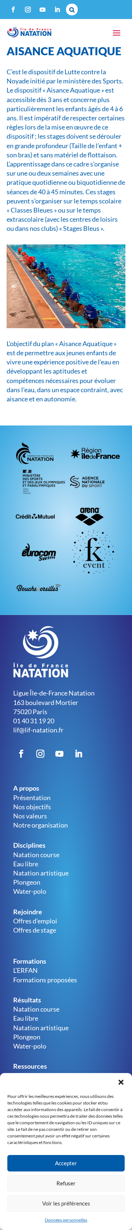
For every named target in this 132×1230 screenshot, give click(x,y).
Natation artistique (41, 873)
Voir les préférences (66, 1203)
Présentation (32, 798)
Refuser (66, 1183)
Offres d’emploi (35, 921)
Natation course (36, 855)
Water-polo (29, 891)
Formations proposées (45, 980)
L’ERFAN (25, 970)
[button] (121, 1082)
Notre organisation (40, 825)
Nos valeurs (30, 816)
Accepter (66, 1163)
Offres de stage (34, 930)
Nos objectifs (32, 807)
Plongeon (26, 882)
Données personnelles (66, 1220)
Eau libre (25, 864)
